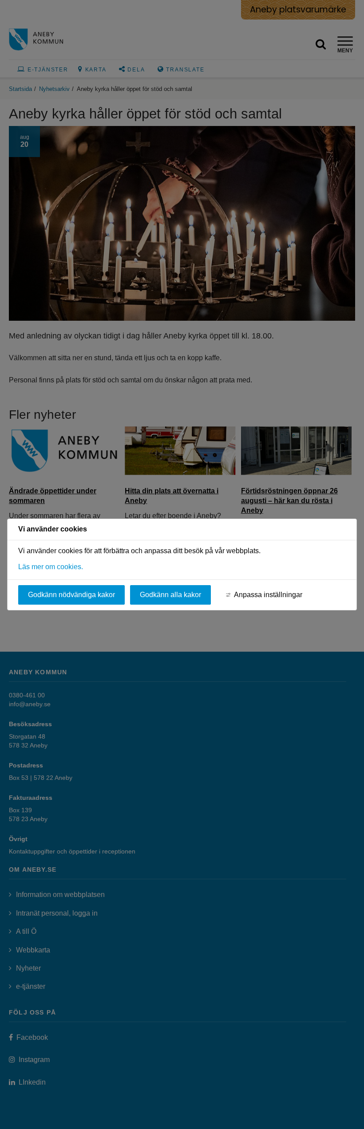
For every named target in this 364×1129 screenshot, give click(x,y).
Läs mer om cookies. (50, 566)
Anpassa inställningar (268, 594)
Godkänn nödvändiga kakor (71, 594)
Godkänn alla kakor (170, 594)
